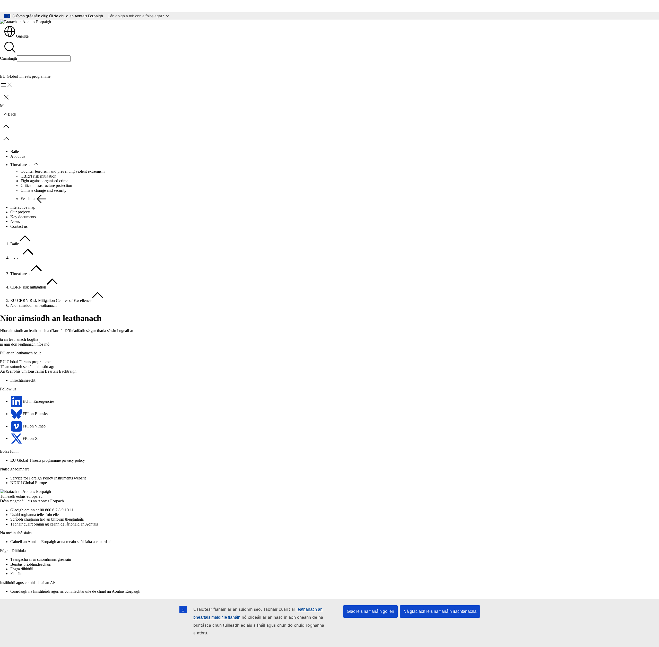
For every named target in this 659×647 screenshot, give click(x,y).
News (15, 221)
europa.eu (34, 496)
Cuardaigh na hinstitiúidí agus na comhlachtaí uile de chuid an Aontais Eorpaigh (75, 591)
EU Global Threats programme (25, 362)
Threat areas (20, 164)
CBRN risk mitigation (38, 176)
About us (17, 156)
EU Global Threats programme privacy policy (47, 460)
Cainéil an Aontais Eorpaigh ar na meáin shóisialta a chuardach (61, 541)
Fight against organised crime (44, 181)
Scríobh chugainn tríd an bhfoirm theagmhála (47, 519)
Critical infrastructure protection (46, 185)
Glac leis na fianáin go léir (370, 611)
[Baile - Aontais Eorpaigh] (25, 22)
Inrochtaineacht (22, 380)
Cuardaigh (8, 58)
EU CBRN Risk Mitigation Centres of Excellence (50, 300)
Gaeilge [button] (22, 36)
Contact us (19, 226)
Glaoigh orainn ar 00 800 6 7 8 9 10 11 (42, 510)
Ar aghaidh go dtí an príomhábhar (31, 6)
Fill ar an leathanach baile (20, 353)
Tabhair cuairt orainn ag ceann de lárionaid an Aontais (54, 524)
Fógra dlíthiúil (21, 569)
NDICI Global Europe (28, 482)
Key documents (23, 217)
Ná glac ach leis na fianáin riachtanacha (439, 611)
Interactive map (22, 207)
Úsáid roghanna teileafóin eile (34, 514)
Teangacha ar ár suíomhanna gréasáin (40, 559)
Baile (14, 151)
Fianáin (16, 573)
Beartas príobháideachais (30, 564)
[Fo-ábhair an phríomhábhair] (35, 164)
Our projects (20, 212)
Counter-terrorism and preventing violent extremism (63, 171)
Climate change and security (43, 190)
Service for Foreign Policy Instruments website (48, 478)
